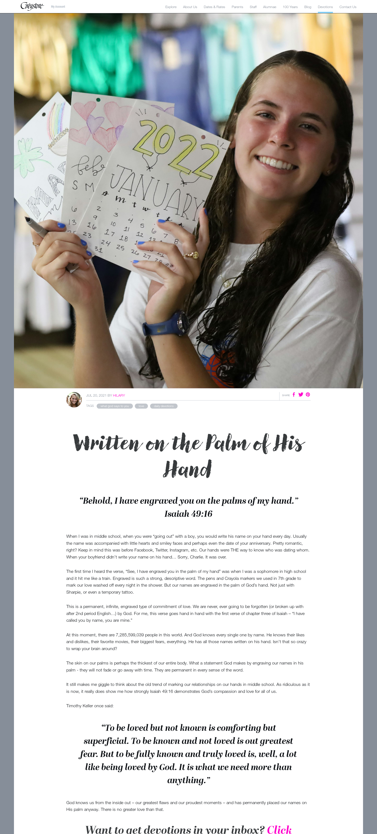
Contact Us (347, 7)
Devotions (325, 7)
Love (141, 406)
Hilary (119, 395)
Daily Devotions (164, 406)
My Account (58, 6)
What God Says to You (115, 406)
